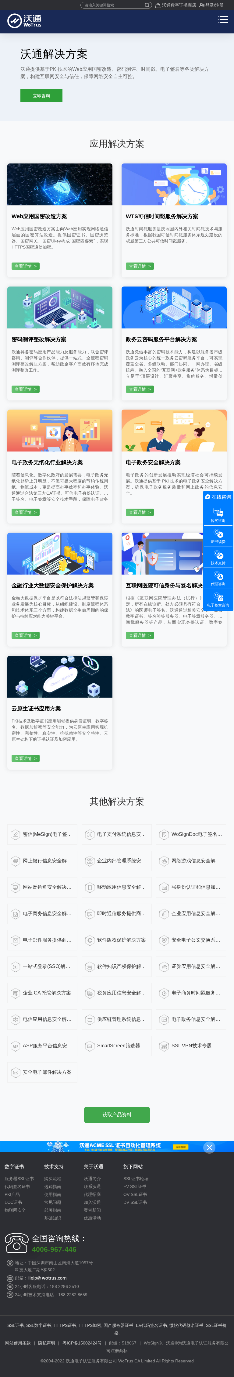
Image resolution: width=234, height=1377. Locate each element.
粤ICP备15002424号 (82, 1343)
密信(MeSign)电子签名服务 (48, 834)
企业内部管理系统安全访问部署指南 (122, 860)
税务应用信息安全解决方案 (122, 992)
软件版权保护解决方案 (121, 940)
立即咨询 (41, 95)
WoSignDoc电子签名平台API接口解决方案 (197, 834)
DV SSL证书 (135, 1202)
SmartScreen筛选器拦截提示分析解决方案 (122, 1045)
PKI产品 (12, 1194)
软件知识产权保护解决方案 (122, 966)
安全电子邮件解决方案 (47, 1072)
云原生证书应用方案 (36, 709)
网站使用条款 (18, 1343)
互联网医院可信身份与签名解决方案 (170, 585)
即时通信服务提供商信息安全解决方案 (122, 913)
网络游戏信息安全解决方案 (197, 860)
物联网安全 (15, 1210)
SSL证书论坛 (135, 1178)
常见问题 (52, 1202)
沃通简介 (92, 1178)
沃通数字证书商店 (179, 5)
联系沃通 (92, 1186)
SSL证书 (15, 1325)
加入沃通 (92, 1202)
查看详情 (26, 266)
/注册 (219, 5)
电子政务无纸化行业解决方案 (47, 462)
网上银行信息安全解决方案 (48, 860)
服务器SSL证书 (19, 1178)
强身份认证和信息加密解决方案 (197, 887)
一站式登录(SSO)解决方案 (48, 966)
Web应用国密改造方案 (39, 216)
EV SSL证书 (135, 1186)
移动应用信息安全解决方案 (122, 887)
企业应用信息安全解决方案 (197, 913)
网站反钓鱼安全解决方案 (48, 887)
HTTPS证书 (65, 1325)
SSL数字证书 (38, 1325)
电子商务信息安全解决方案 (48, 913)
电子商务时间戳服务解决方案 (197, 992)
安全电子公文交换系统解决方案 (197, 940)
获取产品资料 (117, 1114)
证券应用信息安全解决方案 (197, 966)
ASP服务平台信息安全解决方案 (48, 1045)
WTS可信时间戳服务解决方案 (162, 216)
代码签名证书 (17, 1186)
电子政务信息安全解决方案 (197, 1019)
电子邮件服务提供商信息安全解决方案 (48, 940)
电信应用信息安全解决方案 (48, 1019)
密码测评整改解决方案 (39, 339)
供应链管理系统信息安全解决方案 (122, 1019)
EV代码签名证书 (151, 1325)
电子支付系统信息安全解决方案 (122, 834)
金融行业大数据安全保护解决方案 (53, 585)
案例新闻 (92, 1210)
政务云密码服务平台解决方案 (161, 339)
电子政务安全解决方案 (153, 462)
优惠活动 (92, 1218)
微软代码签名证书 (186, 1325)
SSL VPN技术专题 (192, 1045)
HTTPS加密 (90, 1325)
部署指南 (52, 1210)
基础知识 (52, 1218)
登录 (209, 5)
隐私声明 (46, 1343)
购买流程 (52, 1178)
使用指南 (52, 1194)
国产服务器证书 (118, 1325)
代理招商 (92, 1194)
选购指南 (52, 1186)
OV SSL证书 (135, 1194)
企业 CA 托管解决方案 (47, 992)
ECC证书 (13, 1202)
